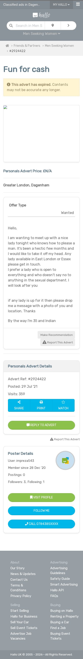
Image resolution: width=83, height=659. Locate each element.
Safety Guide (60, 579)
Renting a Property (64, 616)
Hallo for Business (23, 616)
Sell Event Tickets (23, 628)
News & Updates (23, 574)
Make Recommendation (56, 335)
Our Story (17, 568)
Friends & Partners (27, 46)
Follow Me (42, 511)
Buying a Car (59, 622)
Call (43, 524)
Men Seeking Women (59, 46)
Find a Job (58, 628)
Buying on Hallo (61, 611)
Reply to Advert (43, 425)
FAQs (54, 596)
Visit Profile (43, 497)
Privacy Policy (20, 596)
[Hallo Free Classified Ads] (41, 15)
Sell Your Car (19, 622)
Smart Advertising (64, 584)
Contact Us (19, 580)
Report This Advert (59, 342)
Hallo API (57, 590)
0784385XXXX (47, 524)
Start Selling (19, 611)
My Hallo (60, 5)
